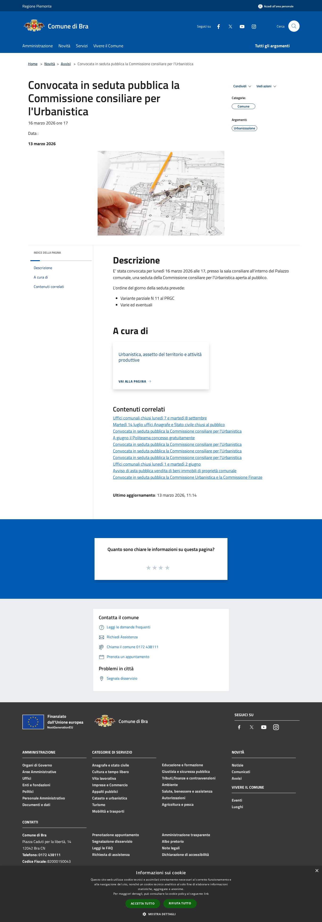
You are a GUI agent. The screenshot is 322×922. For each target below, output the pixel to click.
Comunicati (241, 771)
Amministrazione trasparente (186, 835)
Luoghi (237, 807)
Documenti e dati (36, 804)
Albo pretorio (173, 841)
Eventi (237, 800)
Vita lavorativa (104, 778)
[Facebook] (216, 26)
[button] (161, 914)
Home (32, 64)
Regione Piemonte (37, 6)
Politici (27, 791)
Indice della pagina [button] (47, 252)
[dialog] (161, 894)
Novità (49, 64)
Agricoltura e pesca (178, 804)
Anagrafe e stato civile (110, 765)
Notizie (237, 765)
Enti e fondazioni (36, 785)
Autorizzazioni (173, 798)
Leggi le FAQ (102, 848)
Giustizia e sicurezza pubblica (186, 771)
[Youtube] (240, 26)
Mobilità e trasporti (108, 811)
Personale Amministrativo (43, 798)
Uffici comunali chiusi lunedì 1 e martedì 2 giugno (157, 464)
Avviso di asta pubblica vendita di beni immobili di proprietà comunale (174, 470)
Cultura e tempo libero (110, 771)
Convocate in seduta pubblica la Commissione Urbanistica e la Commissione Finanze (187, 477)
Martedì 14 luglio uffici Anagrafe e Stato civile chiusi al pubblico (169, 424)
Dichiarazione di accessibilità (185, 854)
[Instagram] (252, 26)
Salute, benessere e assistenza (187, 791)
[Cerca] (294, 26)
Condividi (240, 86)
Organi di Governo (37, 765)
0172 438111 (49, 855)
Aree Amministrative (39, 771)
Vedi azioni (264, 86)
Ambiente (170, 784)
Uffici (26, 778)
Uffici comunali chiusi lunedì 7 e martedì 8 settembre (160, 418)
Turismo (98, 804)
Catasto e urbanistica (109, 798)
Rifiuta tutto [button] (180, 903)
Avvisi (66, 64)
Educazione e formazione (182, 765)
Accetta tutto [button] (143, 904)
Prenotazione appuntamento (115, 835)
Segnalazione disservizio (112, 841)
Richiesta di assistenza (111, 854)
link (206, 894)
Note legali (171, 848)
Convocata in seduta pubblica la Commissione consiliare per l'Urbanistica (177, 431)
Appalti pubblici (105, 791)
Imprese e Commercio (110, 785)
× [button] (316, 871)
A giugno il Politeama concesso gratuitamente (154, 438)
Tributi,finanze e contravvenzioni (188, 778)
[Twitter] (228, 26)
